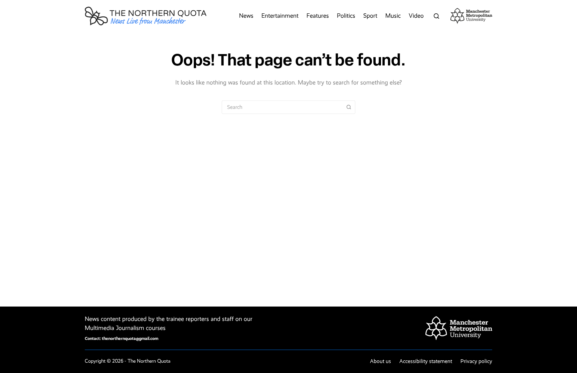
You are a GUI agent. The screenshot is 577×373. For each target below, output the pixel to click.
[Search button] (348, 107)
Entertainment (280, 15)
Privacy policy (476, 361)
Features (318, 15)
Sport (370, 15)
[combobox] (282, 107)
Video (416, 15)
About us (380, 361)
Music (393, 15)
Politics (346, 15)
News (246, 15)
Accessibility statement (425, 361)
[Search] (436, 16)
